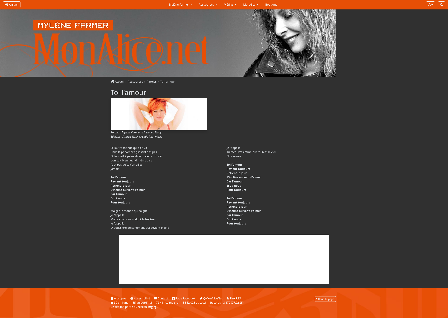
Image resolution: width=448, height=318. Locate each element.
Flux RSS (235, 298)
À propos (119, 298)
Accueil (119, 82)
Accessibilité (141, 298)
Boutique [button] (271, 4)
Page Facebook (185, 298)
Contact (162, 298)
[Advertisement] (224, 259)
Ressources (135, 82)
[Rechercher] (441, 4)
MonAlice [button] (249, 4)
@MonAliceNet (212, 298)
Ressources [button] (207, 4)
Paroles (152, 82)
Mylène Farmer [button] (179, 4)
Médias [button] (229, 4)
